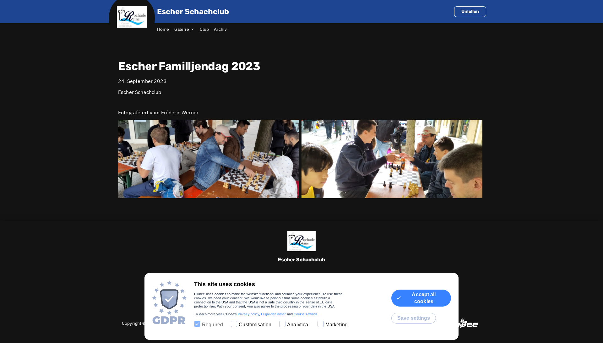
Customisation (255, 324)
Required (212, 324)
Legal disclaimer (273, 314)
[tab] (165, 29)
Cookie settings (306, 314)
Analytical (298, 324)
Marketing (336, 324)
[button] (208, 159)
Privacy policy (248, 314)
